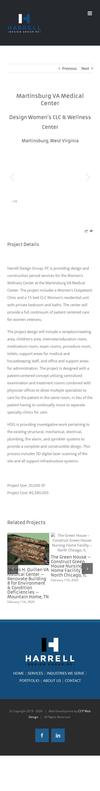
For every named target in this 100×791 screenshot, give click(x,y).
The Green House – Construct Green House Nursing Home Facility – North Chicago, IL (72, 542)
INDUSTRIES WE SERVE (65, 673)
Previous (69, 68)
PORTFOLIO (29, 680)
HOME (18, 673)
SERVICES (35, 673)
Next (85, 68)
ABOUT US (52, 680)
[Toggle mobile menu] (90, 13)
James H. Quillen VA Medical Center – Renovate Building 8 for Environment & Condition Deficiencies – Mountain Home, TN (28, 549)
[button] (12, 568)
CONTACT (73, 680)
